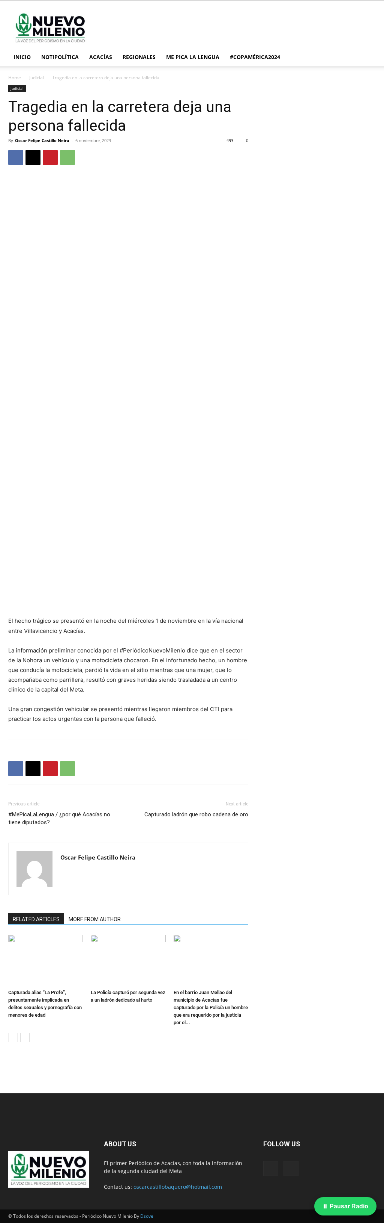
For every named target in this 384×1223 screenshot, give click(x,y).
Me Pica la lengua (192, 57)
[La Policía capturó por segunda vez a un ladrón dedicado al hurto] (128, 960)
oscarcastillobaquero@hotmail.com (178, 1186)
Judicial (36, 77)
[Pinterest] (50, 157)
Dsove (146, 1216)
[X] (33, 157)
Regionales (139, 57)
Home (14, 77)
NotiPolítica (60, 57)
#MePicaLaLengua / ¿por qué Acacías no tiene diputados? (59, 818)
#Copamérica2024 (255, 57)
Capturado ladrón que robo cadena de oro (196, 814)
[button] (367, 57)
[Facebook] (15, 157)
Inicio (22, 57)
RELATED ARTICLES (36, 919)
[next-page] (25, 1037)
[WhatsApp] (67, 157)
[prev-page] (13, 1037)
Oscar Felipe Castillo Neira (42, 140)
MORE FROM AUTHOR (95, 919)
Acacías (100, 57)
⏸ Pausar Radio (345, 1206)
